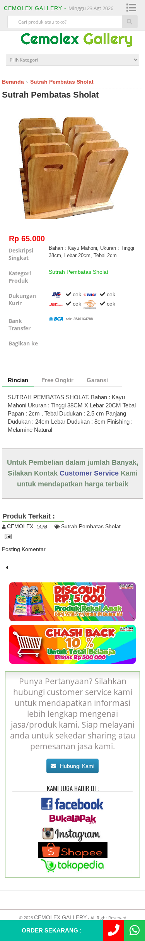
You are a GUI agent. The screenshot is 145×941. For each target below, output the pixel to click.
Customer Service (89, 473)
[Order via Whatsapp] (134, 930)
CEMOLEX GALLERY (60, 917)
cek (76, 294)
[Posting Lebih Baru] (7, 568)
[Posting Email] (7, 536)
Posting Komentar (24, 549)
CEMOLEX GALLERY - (36, 8)
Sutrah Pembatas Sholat (50, 95)
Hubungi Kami (77, 766)
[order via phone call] (113, 930)
